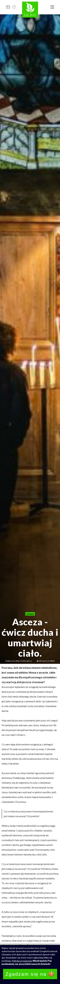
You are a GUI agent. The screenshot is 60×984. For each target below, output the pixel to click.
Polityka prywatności (22, 960)
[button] (52, 7)
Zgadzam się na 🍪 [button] (30, 974)
